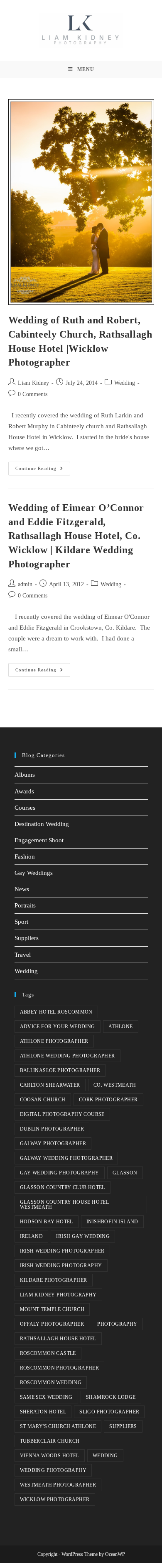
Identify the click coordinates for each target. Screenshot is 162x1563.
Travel (23, 954)
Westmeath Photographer (58, 1485)
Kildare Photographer (53, 1280)
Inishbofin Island (112, 1222)
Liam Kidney (33, 383)
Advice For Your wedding (57, 1026)
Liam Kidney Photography (58, 1295)
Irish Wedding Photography (61, 1265)
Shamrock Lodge (111, 1397)
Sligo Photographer (109, 1412)
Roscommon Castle (48, 1353)
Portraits (25, 905)
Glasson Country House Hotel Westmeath (64, 1204)
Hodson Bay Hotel (46, 1222)
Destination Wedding (42, 824)
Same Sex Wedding (46, 1397)
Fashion (25, 856)
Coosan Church (43, 1100)
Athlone (120, 1026)
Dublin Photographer (52, 1129)
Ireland (31, 1236)
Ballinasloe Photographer (60, 1070)
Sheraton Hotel (43, 1412)
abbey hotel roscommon (56, 1012)
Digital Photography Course (62, 1114)
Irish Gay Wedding (83, 1236)
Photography (117, 1324)
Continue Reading (42, 466)
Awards (24, 791)
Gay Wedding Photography (59, 1173)
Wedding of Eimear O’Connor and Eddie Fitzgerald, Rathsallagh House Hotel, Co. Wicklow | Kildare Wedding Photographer (76, 535)
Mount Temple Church (52, 1309)
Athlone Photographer (54, 1041)
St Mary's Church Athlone (58, 1426)
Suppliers (27, 938)
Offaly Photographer (52, 1324)
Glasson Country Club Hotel (62, 1187)
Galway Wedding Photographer (66, 1158)
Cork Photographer (108, 1100)
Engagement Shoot (39, 840)
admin (25, 584)
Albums (25, 774)
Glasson (125, 1173)
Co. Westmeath (114, 1085)
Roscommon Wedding (51, 1382)
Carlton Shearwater (50, 1085)
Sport (21, 921)
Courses (25, 807)
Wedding (124, 383)
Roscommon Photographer (59, 1368)
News (22, 889)
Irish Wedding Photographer (62, 1251)
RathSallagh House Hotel (58, 1339)
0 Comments (32, 394)
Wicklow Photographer (55, 1499)
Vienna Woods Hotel (49, 1456)
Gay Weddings (34, 872)
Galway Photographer (53, 1143)
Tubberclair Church (50, 1441)
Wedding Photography (53, 1470)
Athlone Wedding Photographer (67, 1056)
